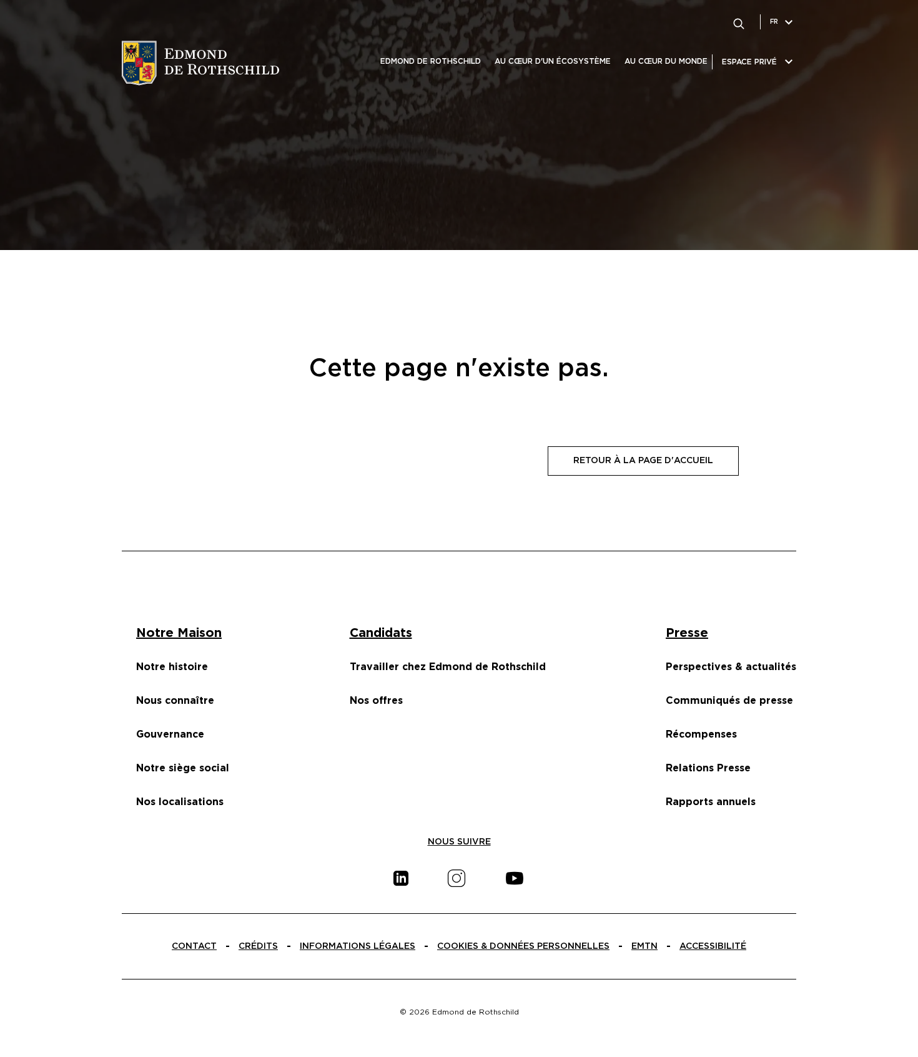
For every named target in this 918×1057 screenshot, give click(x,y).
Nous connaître (175, 701)
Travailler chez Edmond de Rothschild (448, 667)
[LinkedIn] (400, 878)
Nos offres (376, 701)
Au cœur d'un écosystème (553, 61)
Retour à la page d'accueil (643, 460)
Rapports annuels (711, 802)
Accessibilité (712, 946)
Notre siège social (182, 768)
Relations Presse (708, 768)
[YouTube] (515, 878)
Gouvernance (170, 734)
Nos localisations (180, 802)
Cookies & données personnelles (523, 946)
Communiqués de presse (729, 701)
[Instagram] (456, 878)
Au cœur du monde (666, 61)
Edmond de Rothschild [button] (430, 61)
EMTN (644, 946)
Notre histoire (172, 667)
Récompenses (701, 734)
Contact (194, 946)
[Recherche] (738, 21)
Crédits (258, 946)
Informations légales (357, 946)
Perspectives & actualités (731, 667)
